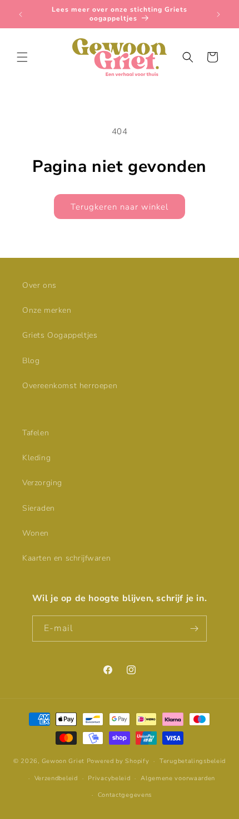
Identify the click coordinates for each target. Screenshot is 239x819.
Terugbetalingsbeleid (193, 761)
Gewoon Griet (63, 761)
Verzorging (42, 482)
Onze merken (47, 310)
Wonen (35, 533)
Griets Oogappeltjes (59, 335)
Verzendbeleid (56, 778)
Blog (30, 360)
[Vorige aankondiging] (20, 14)
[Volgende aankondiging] (218, 14)
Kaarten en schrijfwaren (66, 558)
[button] (22, 57)
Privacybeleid (109, 778)
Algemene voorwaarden (178, 778)
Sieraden (38, 508)
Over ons (39, 285)
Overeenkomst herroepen (69, 385)
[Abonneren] (194, 628)
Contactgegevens (125, 795)
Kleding (36, 457)
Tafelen (35, 433)
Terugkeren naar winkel (119, 206)
